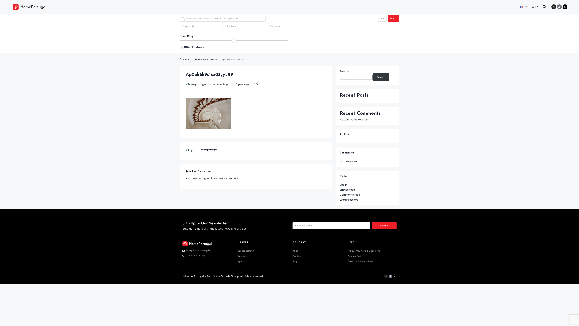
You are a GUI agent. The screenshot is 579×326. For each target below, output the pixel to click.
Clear (382, 18)
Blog (295, 261)
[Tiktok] (559, 6)
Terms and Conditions (360, 261)
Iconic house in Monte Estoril (205, 59)
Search (393, 18)
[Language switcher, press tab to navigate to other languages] (523, 7)
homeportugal (220, 84)
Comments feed (350, 195)
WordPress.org (349, 199)
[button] (289, 47)
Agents (241, 261)
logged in (207, 178)
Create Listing (245, 250)
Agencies (242, 256)
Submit (384, 225)
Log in (344, 185)
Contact (297, 256)
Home (186, 59)
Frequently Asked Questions (364, 250)
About (296, 250)
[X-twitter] (565, 6)
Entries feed (347, 190)
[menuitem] (544, 7)
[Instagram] (553, 6)
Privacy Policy (356, 256)
